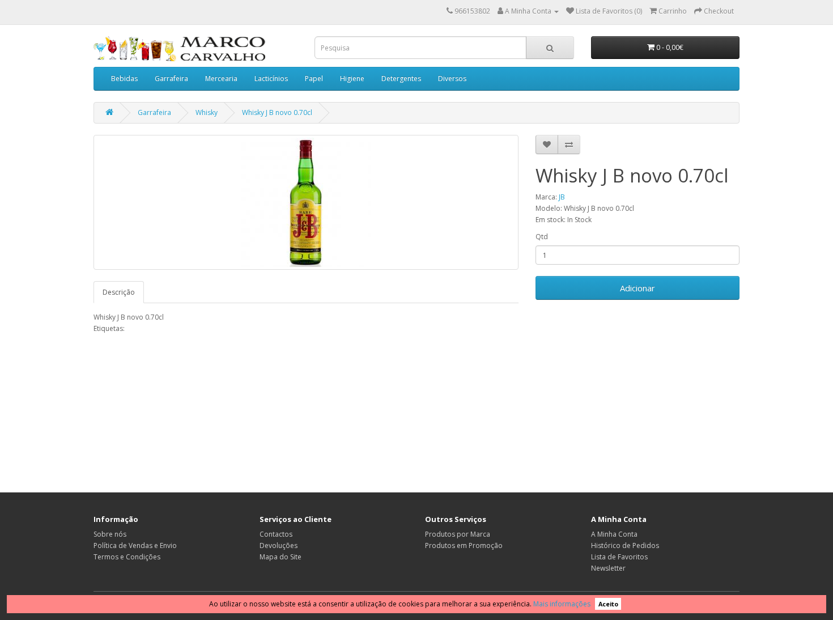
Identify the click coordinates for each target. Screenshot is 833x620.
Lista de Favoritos (619, 557)
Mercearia (221, 78)
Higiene (352, 78)
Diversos (452, 78)
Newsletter (608, 568)
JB (562, 197)
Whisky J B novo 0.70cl (277, 112)
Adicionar (637, 288)
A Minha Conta (614, 534)
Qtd (542, 236)
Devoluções (279, 545)
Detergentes (401, 78)
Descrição (119, 292)
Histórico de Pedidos (625, 545)
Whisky (207, 112)
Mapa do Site (280, 557)
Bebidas (124, 78)
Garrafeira (171, 78)
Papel (314, 78)
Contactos (276, 534)
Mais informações (561, 604)
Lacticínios (271, 78)
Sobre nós (110, 534)
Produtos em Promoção (464, 545)
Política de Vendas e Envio (135, 545)
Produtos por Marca (457, 534)
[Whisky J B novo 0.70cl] (306, 202)
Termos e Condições (127, 557)
